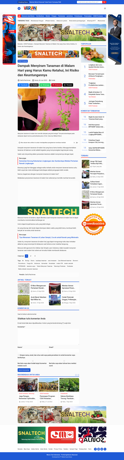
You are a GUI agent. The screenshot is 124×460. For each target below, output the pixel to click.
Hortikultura (40, 16)
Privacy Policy (58, 449)
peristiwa (70, 16)
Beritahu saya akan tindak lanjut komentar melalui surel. (32, 364)
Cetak (53, 80)
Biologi (27, 260)
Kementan (44, 263)
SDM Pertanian (98, 16)
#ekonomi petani (62, 21)
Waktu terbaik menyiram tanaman (28, 269)
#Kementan (101, 21)
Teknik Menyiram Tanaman (44, 266)
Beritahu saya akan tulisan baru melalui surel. (62, 364)
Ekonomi (75, 260)
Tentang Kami (83, 449)
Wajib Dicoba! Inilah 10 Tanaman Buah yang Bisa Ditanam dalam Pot (97, 119)
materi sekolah (68, 263)
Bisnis (32, 260)
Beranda (20, 449)
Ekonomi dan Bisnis (28, 16)
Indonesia (37, 263)
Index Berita (43, 449)
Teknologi (31, 393)
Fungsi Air (30, 263)
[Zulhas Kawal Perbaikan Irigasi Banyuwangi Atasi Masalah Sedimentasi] (85, 184)
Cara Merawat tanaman (64, 260)
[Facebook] (95, 449)
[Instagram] (98, 449)
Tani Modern (92, 97)
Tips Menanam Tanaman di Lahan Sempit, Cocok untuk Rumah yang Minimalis (48, 237)
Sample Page (74, 449)
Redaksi (66, 449)
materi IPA (60, 263)
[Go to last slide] (76, 375)
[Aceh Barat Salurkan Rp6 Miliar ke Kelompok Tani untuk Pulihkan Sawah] (24, 300)
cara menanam (52, 260)
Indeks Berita (35, 449)
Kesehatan (52, 263)
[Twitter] (105, 449)
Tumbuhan (70, 266)
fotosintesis (21, 263)
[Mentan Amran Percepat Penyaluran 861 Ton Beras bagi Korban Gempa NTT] (85, 174)
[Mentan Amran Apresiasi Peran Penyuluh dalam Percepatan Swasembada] (55, 288)
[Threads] (101, 449)
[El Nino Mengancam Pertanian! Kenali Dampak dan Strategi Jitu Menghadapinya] (24, 288)
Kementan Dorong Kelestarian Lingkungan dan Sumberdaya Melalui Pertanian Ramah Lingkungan (48, 162)
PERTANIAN (21, 266)
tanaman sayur (31, 266)
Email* (51, 347)
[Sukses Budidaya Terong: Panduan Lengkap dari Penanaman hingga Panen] (69, 385)
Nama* (20, 347)
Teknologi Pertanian (59, 266)
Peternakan (88, 16)
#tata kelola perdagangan (77, 21)
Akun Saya (27, 449)
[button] (104, 2)
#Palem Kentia (50, 21)
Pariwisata (61, 16)
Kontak (51, 449)
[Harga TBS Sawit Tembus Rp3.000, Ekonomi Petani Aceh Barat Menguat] (85, 164)
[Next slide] (78, 375)
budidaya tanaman (41, 260)
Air (23, 260)
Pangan (54, 16)
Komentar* (21, 327)
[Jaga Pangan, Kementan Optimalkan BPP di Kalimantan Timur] (28, 385)
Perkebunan (78, 16)
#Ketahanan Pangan (37, 21)
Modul (48, 16)
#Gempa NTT (91, 21)
